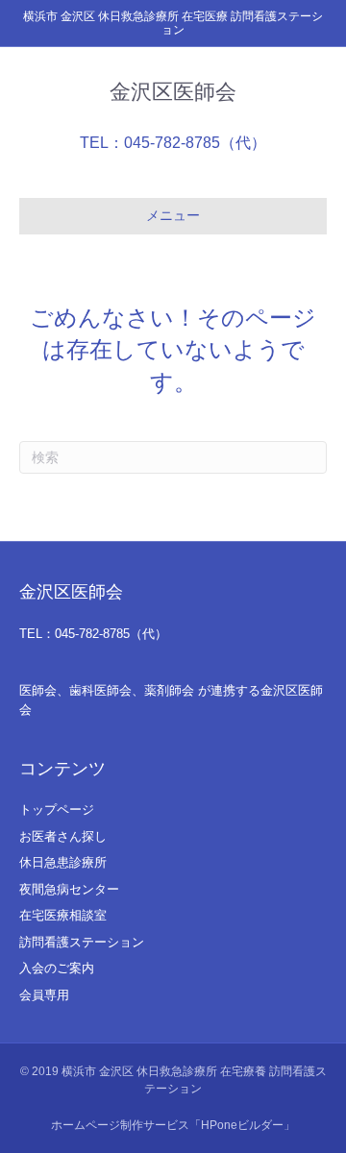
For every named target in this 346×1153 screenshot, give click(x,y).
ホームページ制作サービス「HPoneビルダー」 (173, 1125)
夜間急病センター (69, 889)
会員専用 (44, 995)
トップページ (56, 809)
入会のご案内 (56, 968)
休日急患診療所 (63, 862)
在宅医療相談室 (63, 915)
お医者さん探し (63, 836)
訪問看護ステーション (81, 942)
